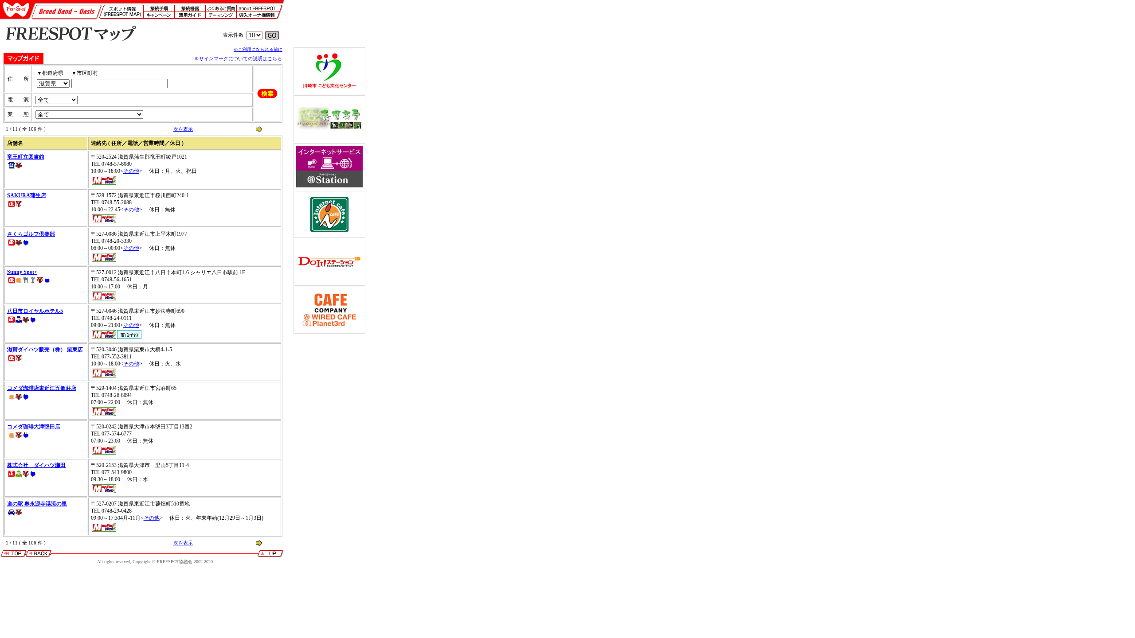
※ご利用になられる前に (258, 49)
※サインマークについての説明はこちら (238, 58)
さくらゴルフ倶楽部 (31, 234)
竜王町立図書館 (25, 157)
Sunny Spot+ (22, 272)
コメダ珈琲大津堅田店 (33, 427)
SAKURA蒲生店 (26, 195)
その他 (131, 171)
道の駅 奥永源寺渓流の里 (37, 504)
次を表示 (183, 129)
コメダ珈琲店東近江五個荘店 (41, 388)
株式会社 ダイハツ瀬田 (36, 465)
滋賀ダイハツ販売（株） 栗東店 (45, 349)
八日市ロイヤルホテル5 (35, 311)
